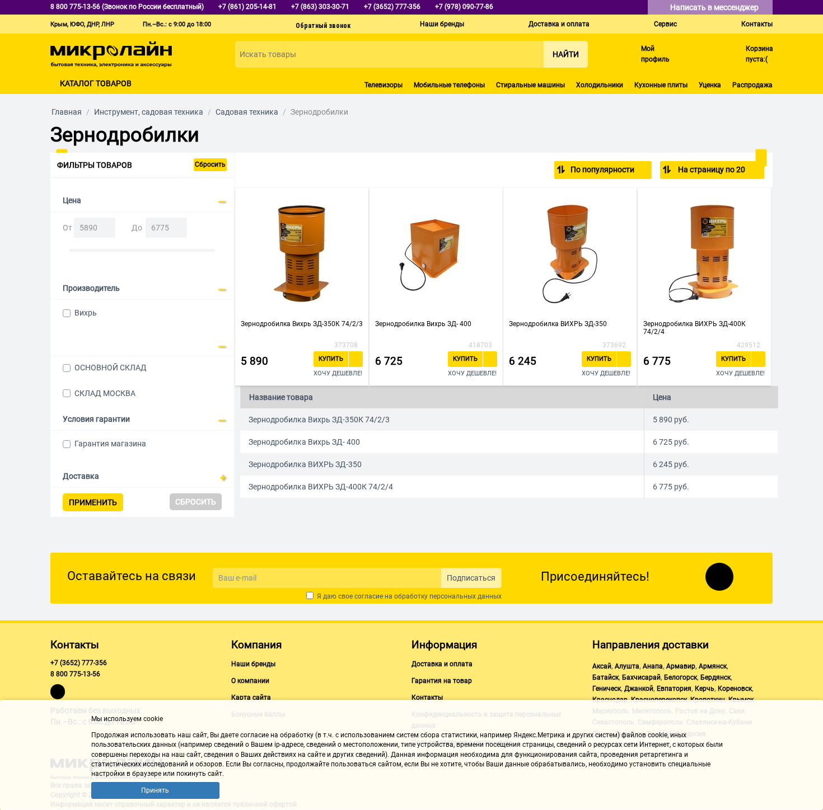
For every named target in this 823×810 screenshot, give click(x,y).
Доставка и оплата (559, 24)
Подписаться (471, 577)
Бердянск (715, 677)
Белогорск (680, 677)
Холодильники (599, 85)
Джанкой (638, 689)
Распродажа (752, 85)
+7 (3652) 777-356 (78, 663)
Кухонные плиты (661, 85)
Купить (331, 358)
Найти (566, 54)
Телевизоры (383, 85)
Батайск (605, 677)
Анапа (653, 666)
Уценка (710, 85)
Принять (155, 790)
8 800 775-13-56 (75, 674)
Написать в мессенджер (715, 7)
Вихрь (85, 312)
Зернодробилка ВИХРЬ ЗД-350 (558, 324)
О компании (250, 681)
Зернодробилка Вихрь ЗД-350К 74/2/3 (302, 324)
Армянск (713, 666)
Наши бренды (442, 24)
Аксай (601, 666)
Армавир (680, 666)
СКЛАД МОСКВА (104, 393)
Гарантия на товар (442, 681)
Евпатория (674, 689)
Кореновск (735, 689)
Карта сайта (251, 697)
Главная (67, 111)
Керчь (704, 689)
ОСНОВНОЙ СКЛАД (110, 367)
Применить (93, 502)
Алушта (627, 666)
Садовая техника (247, 111)
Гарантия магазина (110, 443)
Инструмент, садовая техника (148, 111)
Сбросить (210, 164)
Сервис (665, 24)
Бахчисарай (641, 677)
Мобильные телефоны (449, 85)
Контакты (757, 24)
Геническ (606, 689)
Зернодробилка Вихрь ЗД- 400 (423, 324)
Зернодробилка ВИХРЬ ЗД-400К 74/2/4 (694, 328)
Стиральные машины (530, 85)
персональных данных (465, 596)
